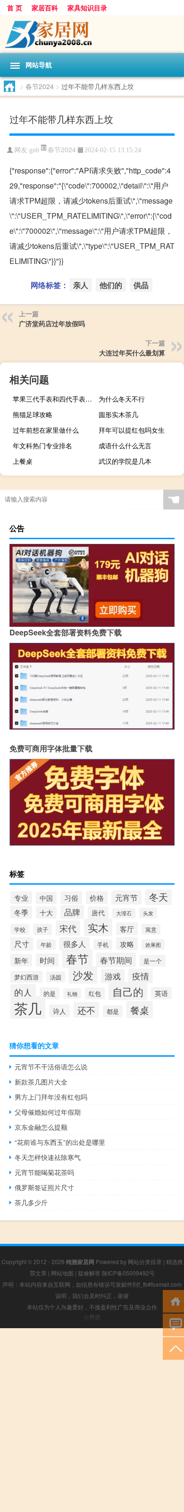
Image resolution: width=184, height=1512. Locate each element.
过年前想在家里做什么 (46, 430)
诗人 (59, 1011)
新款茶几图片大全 (41, 1081)
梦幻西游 (26, 976)
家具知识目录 (87, 7)
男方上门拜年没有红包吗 (51, 1096)
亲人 (80, 284)
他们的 (111, 284)
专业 (21, 898)
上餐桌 (23, 461)
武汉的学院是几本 (125, 461)
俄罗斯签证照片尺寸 (44, 1187)
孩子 (42, 929)
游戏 (113, 976)
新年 (21, 960)
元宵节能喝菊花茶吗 (44, 1172)
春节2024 (39, 86)
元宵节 (126, 897)
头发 (148, 913)
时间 (47, 960)
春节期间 (116, 960)
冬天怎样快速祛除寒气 (48, 1157)
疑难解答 (89, 1273)
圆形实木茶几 (118, 414)
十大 (46, 912)
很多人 (74, 943)
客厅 (127, 929)
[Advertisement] (92, 1420)
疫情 (140, 976)
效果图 (153, 944)
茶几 (28, 1008)
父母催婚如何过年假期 (48, 1112)
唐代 (98, 912)
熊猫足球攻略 (32, 414)
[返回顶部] (173, 1347)
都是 (113, 1011)
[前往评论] (173, 1324)
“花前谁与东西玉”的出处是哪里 (60, 1142)
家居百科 (45, 7)
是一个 (152, 960)
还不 (86, 1009)
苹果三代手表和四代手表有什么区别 (54, 398)
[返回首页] (173, 1300)
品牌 (72, 912)
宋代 (67, 928)
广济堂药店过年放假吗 (52, 323)
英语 (161, 993)
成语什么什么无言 (125, 445)
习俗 (71, 898)
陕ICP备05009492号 (128, 1273)
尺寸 (21, 943)
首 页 (14, 7)
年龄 (46, 944)
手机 (103, 944)
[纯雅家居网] (92, 34)
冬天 (158, 896)
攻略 (127, 943)
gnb (34, 150)
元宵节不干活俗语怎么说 (51, 1066)
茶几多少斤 (31, 1202)
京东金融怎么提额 (41, 1127)
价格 (97, 898)
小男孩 (92, 1317)
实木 (98, 927)
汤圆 (55, 977)
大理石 (124, 913)
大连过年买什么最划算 (132, 352)
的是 (49, 993)
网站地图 (62, 1273)
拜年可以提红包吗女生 (132, 430)
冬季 (21, 912)
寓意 (151, 929)
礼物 (72, 993)
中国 (46, 898)
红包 (95, 993)
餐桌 (139, 1010)
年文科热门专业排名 (42, 445)
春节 (77, 958)
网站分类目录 (145, 1261)
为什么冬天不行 (122, 398)
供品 (141, 284)
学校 (19, 929)
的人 (23, 992)
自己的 (127, 991)
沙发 (83, 975)
